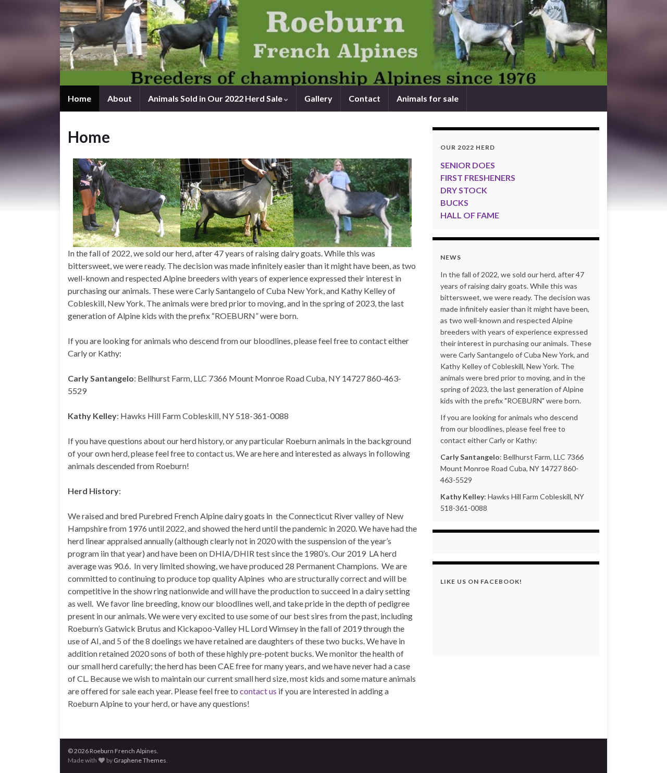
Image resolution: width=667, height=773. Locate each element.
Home (79, 98)
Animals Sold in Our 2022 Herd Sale (216, 98)
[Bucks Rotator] (242, 202)
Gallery (318, 98)
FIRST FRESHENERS (477, 177)
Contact (364, 98)
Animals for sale (428, 98)
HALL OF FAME (469, 215)
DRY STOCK (463, 190)
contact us (258, 691)
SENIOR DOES (467, 165)
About (119, 98)
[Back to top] (644, 750)
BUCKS (454, 202)
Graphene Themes (140, 760)
